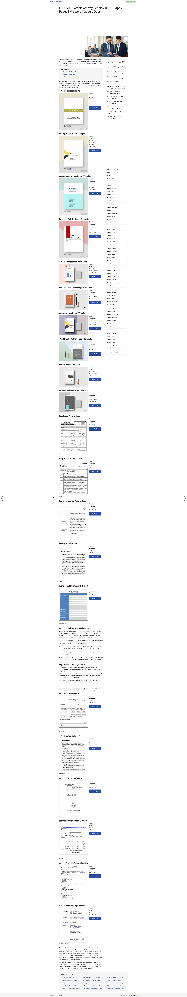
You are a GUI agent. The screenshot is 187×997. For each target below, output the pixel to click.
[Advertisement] (93, 24)
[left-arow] (2, 498)
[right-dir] (185, 499)
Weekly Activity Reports (76, 690)
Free (131, 1)
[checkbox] (50, 1)
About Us (59, 995)
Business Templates (67, 5)
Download (95, 108)
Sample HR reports (77, 968)
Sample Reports (76, 5)
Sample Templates (133, 995)
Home (60, 5)
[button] (136, 1)
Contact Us (52, 995)
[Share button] (53, 498)
